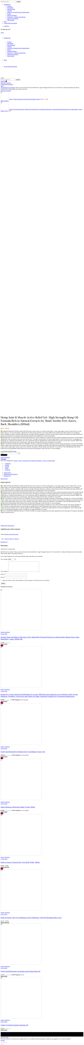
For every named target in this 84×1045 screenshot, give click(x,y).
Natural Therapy (12, 15)
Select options (5, 867)
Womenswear (11, 9)
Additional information (11, 474)
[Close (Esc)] (1, 1042)
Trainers (9, 11)
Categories (7, 4)
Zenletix (7, 1033)
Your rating (4, 559)
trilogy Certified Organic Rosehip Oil (14, 1025)
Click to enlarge (5, 413)
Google (7, 466)
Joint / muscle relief (24, 460)
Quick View (4, 634)
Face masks (10, 20)
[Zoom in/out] (6, 1042)
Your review (4, 571)
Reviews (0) (7, 476)
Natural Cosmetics (12, 18)
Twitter (7, 465)
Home (2, 87)
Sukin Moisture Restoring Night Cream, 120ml (18, 807)
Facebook (8, 463)
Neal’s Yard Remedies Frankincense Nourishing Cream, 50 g (23, 752)
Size (2, 451)
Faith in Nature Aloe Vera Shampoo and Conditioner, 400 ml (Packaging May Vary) (31, 918)
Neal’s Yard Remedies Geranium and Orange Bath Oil (20, 971)
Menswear (10, 7)
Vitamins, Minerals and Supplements (18, 12)
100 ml (7, 539)
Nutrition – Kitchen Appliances (16, 17)
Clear (14, 451)
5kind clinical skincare (11, 534)
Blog (5, 21)
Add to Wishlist (5, 457)
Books (9, 14)
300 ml (12, 539)
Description (7, 472)
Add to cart (4, 455)
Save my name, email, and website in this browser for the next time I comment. (26, 580)
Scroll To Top (4, 1037)
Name (3, 574)
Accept (3, 1040)
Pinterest (7, 470)
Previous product (6, 90)
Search (18, 1)
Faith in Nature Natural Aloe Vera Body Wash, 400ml (24, 99)
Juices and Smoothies (10, 23)
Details (22, 700)
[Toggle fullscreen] (4, 1042)
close (2, 32)
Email (6, 468)
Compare (3, 459)
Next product (5, 101)
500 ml (17, 539)
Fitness (9, 6)
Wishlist (6, 26)
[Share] (3, 1042)
